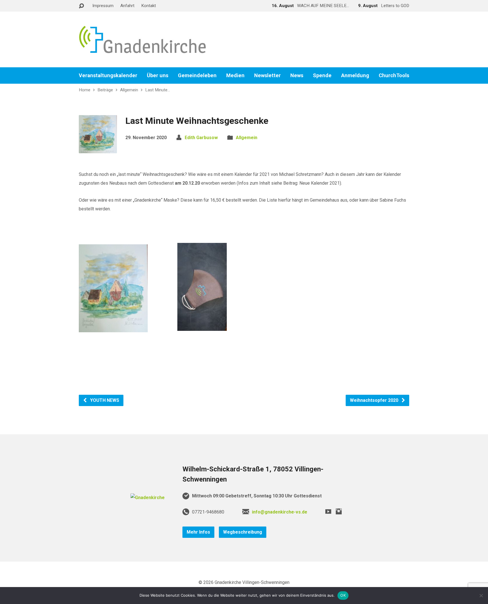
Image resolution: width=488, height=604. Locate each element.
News (296, 75)
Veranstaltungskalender (108, 75)
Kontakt (148, 5)
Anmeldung (355, 75)
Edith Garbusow (201, 137)
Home (84, 89)
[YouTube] (328, 511)
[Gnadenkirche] (147, 497)
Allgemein (129, 89)
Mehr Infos (198, 532)
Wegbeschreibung (242, 532)
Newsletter (267, 75)
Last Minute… (157, 89)
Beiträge (105, 89)
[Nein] (481, 595)
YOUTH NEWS (104, 400)
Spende (322, 75)
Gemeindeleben (197, 75)
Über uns (157, 75)
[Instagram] (339, 511)
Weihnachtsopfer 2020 (374, 400)
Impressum (103, 5)
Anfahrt (127, 5)
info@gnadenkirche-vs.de (279, 512)
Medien (235, 75)
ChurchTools (394, 75)
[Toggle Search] (81, 6)
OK (343, 595)
